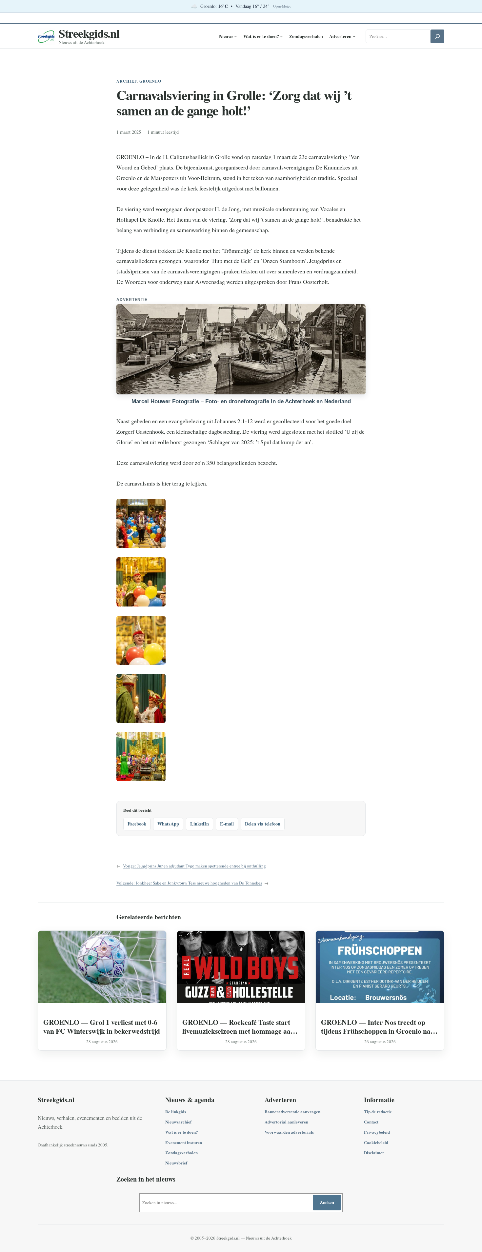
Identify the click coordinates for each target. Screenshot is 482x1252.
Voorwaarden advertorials (289, 1132)
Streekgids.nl (89, 33)
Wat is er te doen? (181, 1132)
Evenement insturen (183, 1142)
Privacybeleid (377, 1132)
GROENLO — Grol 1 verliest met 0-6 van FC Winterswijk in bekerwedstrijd (101, 1026)
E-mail (227, 823)
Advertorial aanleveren (286, 1122)
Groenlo (150, 81)
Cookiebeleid (376, 1142)
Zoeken (327, 1202)
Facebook (137, 823)
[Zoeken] (437, 36)
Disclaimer (374, 1152)
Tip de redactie (378, 1111)
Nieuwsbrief (176, 1163)
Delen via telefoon (262, 823)
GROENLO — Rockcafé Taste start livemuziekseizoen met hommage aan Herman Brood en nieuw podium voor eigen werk (240, 1026)
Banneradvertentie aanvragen (292, 1111)
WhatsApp (168, 823)
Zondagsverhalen (181, 1152)
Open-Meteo (282, 6)
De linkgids (175, 1111)
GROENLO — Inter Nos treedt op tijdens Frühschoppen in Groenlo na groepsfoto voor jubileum (376, 1026)
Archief (126, 81)
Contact (371, 1122)
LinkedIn (199, 823)
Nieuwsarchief (178, 1122)
